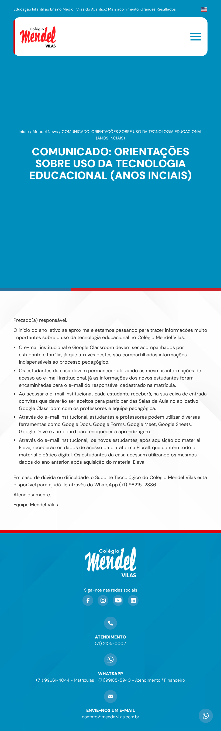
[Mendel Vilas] (41, 36)
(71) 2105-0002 (110, 643)
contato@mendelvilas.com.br (110, 717)
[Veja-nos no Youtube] (118, 600)
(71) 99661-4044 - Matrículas (65, 680)
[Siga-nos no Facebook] (87, 600)
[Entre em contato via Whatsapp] (206, 708)
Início (24, 131)
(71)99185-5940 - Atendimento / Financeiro (141, 680)
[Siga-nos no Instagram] (103, 600)
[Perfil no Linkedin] (133, 600)
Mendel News (45, 131)
